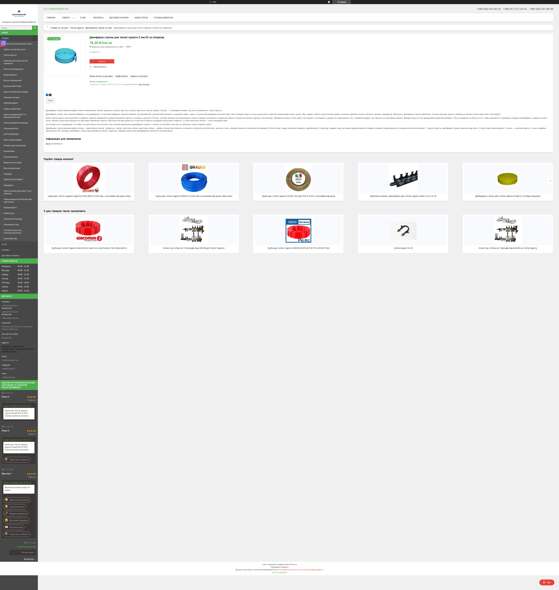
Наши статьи (141, 17)
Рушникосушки (11, 156)
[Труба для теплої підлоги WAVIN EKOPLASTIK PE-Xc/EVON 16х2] (298, 230)
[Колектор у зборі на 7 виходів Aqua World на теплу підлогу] (508, 230)
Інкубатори (9, 213)
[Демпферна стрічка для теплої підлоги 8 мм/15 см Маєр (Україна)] (508, 178)
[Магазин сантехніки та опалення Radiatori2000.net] (19, 13)
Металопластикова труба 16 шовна (17, 488)
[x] (50, 95)
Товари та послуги (59, 28)
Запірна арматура (12, 108)
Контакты (98, 17)
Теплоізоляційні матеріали (16, 122)
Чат (549, 582)
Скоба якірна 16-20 (403, 248)
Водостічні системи (12, 162)
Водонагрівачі (10, 74)
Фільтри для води (12, 168)
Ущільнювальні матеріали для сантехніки (18, 200)
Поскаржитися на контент (289, 570)
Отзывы (5, 249)
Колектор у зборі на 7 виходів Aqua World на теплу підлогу (508, 248)
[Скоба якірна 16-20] (403, 230)
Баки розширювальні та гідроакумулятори (15, 115)
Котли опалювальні (13, 80)
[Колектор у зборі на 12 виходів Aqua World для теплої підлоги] (193, 230)
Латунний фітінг (11, 128)
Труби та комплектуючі (14, 49)
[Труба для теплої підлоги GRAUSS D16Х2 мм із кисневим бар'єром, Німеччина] (193, 178)
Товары (5, 38)
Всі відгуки (29, 559)
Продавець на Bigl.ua (279, 567)
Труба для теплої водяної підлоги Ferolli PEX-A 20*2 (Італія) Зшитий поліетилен (17, 413)
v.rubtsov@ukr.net (10, 360)
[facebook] (47, 95)
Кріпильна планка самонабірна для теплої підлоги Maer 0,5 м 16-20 (403, 196)
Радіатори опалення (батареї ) (18, 43)
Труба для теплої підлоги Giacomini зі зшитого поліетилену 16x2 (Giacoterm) (89, 248)
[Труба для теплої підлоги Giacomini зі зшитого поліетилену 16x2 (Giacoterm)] (89, 230)
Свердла (8, 174)
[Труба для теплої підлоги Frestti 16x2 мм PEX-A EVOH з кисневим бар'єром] (298, 178)
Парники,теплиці (11, 97)
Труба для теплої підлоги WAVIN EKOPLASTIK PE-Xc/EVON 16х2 (298, 248)
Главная (51, 17)
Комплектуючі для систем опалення (15, 62)
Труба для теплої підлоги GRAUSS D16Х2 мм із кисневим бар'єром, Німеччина (193, 196)
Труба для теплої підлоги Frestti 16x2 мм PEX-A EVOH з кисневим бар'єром (298, 196)
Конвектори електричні (15, 145)
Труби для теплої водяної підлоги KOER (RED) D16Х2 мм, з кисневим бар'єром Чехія (89, 196)
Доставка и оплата (10, 255)
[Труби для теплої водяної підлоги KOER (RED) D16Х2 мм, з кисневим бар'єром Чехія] (89, 178)
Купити (102, 61)
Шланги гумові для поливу (16, 91)
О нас (4, 244)
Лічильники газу (11, 224)
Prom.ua (293, 565)
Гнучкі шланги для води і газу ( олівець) (18, 192)
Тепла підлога (10, 55)
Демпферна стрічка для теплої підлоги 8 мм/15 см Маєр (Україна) (507, 196)
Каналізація (9, 151)
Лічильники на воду (13, 218)
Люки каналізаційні (13, 139)
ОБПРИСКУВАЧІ (11, 103)
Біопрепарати (10, 207)
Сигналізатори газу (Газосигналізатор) (13, 231)
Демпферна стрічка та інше (99, 28)
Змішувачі (8, 185)
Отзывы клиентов (163, 17)
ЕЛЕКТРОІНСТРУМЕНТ (13, 179)
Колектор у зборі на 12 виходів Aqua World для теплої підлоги (193, 248)
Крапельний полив (12, 86)
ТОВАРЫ (66, 17)
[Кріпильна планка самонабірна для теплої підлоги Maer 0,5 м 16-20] (403, 178)
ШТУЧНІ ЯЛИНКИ (11, 134)
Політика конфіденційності (312, 570)
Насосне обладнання (13, 69)
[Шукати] (35, 28)
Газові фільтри (10, 238)
